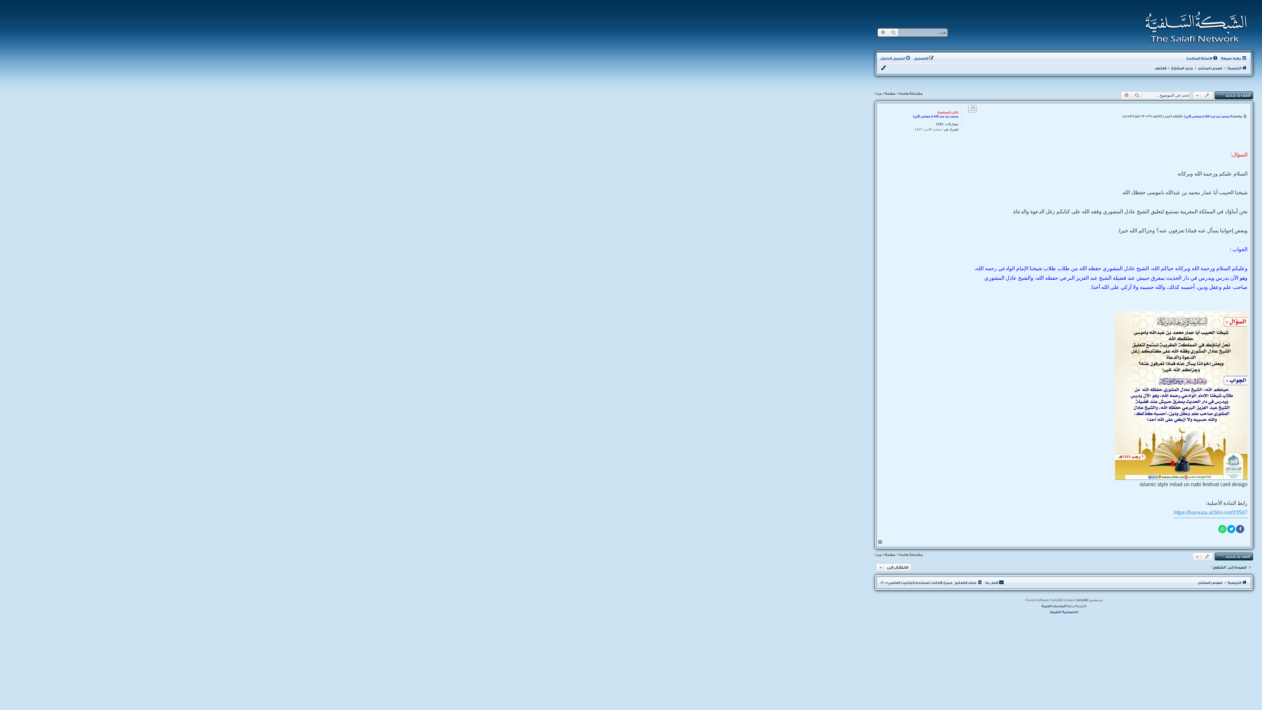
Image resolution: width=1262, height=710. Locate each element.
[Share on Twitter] (1231, 529)
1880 (940, 124)
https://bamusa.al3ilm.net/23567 (1211, 512)
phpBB (1083, 600)
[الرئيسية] (1193, 27)
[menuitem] (1202, 58)
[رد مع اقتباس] (972, 109)
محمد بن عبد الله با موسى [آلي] (935, 116)
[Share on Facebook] (1240, 529)
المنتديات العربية (1053, 606)
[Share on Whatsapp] (1222, 529)
